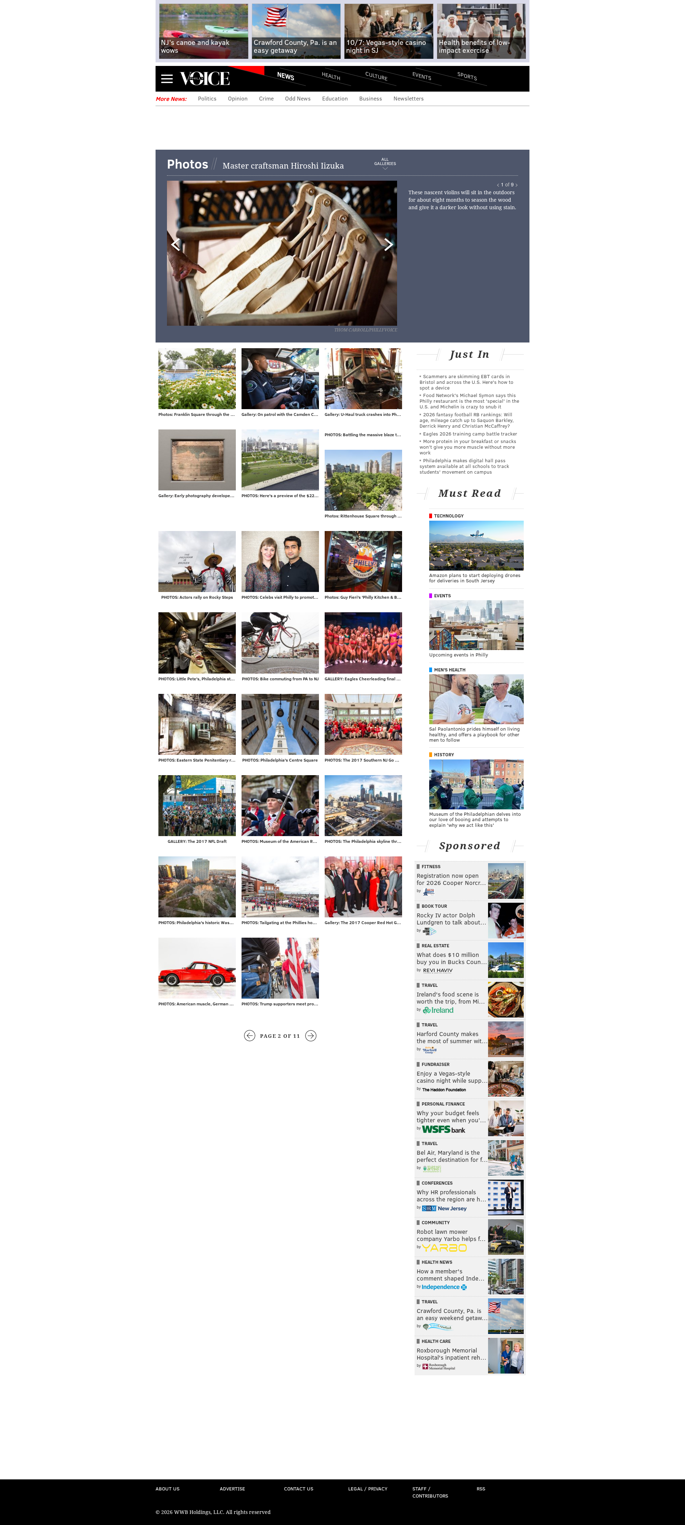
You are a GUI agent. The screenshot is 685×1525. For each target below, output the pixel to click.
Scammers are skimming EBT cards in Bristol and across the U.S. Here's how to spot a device (466, 382)
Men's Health (450, 669)
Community (436, 1222)
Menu (167, 78)
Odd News (298, 98)
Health (331, 76)
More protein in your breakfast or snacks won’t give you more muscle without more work (468, 447)
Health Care (436, 1341)
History (444, 754)
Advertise (232, 1488)
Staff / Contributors (430, 1492)
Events (421, 76)
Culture (376, 75)
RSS (481, 1488)
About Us (167, 1488)
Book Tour (434, 906)
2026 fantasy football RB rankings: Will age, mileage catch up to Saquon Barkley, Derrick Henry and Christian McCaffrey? (467, 420)
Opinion (238, 98)
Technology (449, 515)
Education (335, 98)
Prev (202, 252)
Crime (266, 98)
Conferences (437, 1183)
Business (370, 98)
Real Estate (435, 945)
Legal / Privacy (367, 1488)
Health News (437, 1262)
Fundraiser (436, 1064)
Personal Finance (443, 1104)
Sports (467, 76)
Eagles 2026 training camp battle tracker (470, 433)
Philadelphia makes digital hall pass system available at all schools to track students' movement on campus (464, 466)
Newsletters (409, 98)
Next (323, 252)
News (285, 75)
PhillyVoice (204, 78)
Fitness (431, 866)
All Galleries (385, 161)
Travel (430, 985)
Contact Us (298, 1488)
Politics (207, 98)
